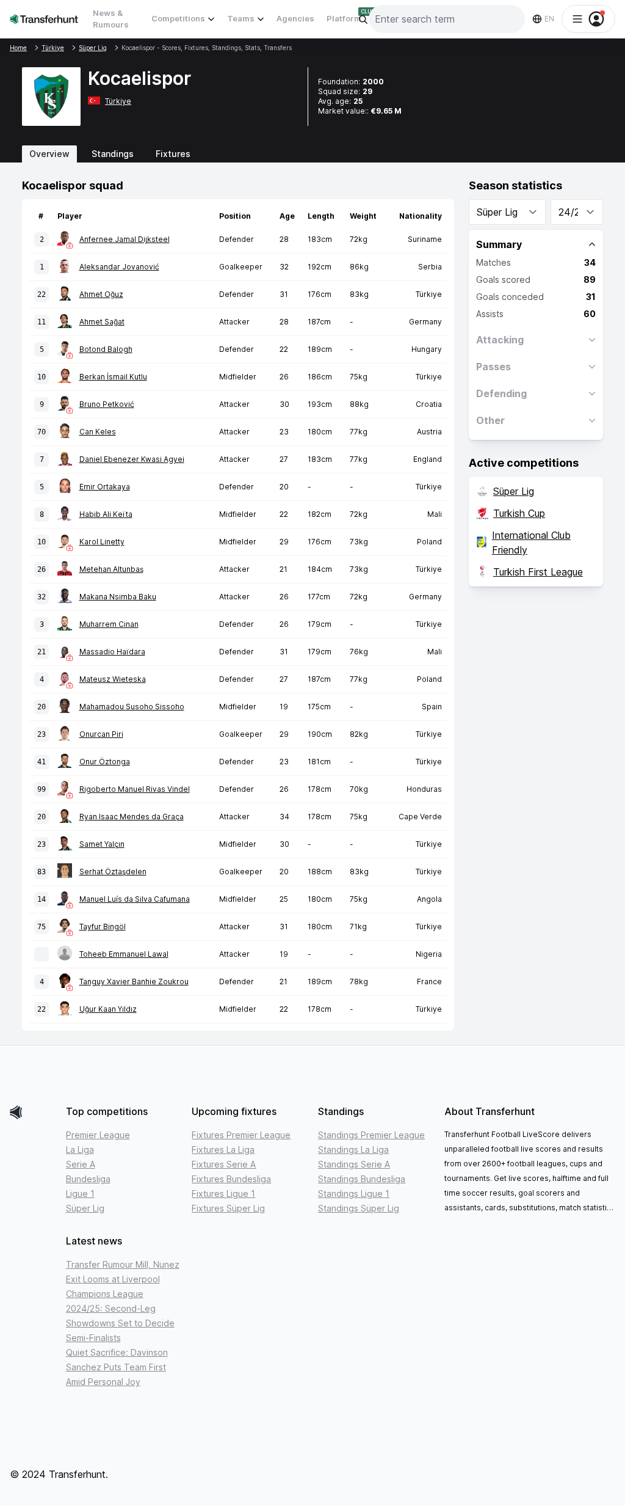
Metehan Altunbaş (111, 569)
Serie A (80, 1164)
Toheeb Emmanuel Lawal (123, 954)
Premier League (98, 1135)
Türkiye (118, 101)
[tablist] (312, 154)
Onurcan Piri (101, 734)
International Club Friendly (531, 542)
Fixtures (173, 153)
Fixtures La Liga (223, 1149)
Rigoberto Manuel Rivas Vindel (134, 789)
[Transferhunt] (33, 1112)
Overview (49, 153)
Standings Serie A (354, 1164)
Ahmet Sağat (102, 321)
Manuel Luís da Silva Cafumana (134, 899)
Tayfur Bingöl (102, 926)
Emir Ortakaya (104, 486)
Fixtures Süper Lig (228, 1208)
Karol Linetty (102, 541)
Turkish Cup (519, 513)
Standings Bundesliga (361, 1179)
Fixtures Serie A (224, 1164)
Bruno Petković (106, 404)
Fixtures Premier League (241, 1135)
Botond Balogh (105, 349)
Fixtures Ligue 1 (223, 1193)
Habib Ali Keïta (105, 514)
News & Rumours (111, 19)
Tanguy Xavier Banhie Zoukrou (134, 981)
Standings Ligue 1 (353, 1193)
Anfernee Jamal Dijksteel (124, 239)
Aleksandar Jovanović (119, 266)
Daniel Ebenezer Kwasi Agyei (131, 459)
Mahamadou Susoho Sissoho (131, 706)
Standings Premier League (371, 1135)
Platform (344, 18)
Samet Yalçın (102, 844)
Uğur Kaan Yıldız (108, 1009)
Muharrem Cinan (109, 624)
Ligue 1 (80, 1193)
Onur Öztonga (104, 761)
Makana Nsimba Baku (117, 596)
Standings (113, 153)
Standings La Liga (353, 1149)
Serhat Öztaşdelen (112, 871)
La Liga (80, 1149)
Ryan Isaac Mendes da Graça (131, 816)
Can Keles (97, 431)
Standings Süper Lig (358, 1208)
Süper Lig (513, 491)
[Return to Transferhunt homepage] (44, 18)
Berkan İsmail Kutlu (113, 376)
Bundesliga (88, 1179)
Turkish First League (538, 572)
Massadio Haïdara (112, 651)
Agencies (295, 18)
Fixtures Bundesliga (231, 1179)
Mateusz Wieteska (112, 679)
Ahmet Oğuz (101, 294)
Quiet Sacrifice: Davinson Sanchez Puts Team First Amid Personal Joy (117, 1367)
